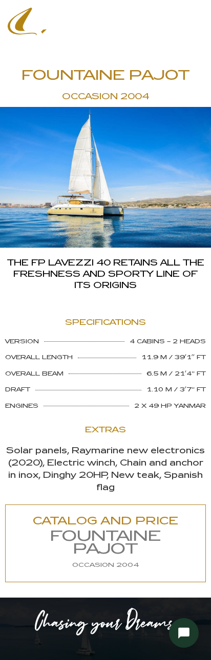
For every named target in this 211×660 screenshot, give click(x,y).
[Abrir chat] (184, 633)
